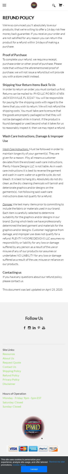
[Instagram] (29, 327)
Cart (63, 5)
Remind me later (57, 461)
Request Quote (12, 362)
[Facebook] (24, 327)
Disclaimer (9, 383)
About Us (8, 358)
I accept (34, 469)
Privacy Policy (11, 379)
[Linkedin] (34, 327)
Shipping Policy (12, 371)
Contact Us (9, 366)
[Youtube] (43, 327)
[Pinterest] (38, 327)
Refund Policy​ (11, 375)
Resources (9, 354)
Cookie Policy (19, 464)
